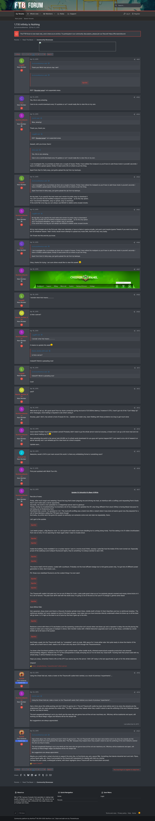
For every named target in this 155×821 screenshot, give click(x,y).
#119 (138, 692)
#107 (138, 269)
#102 (138, 97)
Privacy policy (122, 813)
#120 (138, 731)
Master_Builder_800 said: (40, 351)
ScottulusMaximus (22, 27)
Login (102, 796)
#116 (138, 468)
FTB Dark (22, 813)
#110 (138, 331)
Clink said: (35, 150)
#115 (138, 451)
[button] (40, 13)
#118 (138, 673)
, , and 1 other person (49, 666)
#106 (138, 242)
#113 (138, 408)
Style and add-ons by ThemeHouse (67, 818)
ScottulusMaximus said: (39, 63)
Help (129, 813)
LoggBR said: (36, 134)
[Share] (134, 59)
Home (59, 796)
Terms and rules (111, 813)
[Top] (137, 813)
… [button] (25, 54)
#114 (138, 429)
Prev (18, 54)
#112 (138, 389)
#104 (138, 177)
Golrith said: (36, 118)
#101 (138, 59)
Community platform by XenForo (34, 818)
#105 (138, 210)
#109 (138, 312)
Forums (59, 800)
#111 (138, 368)
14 (44, 54)
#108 (138, 295)
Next (49, 54)
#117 (138, 489)
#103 (138, 114)
